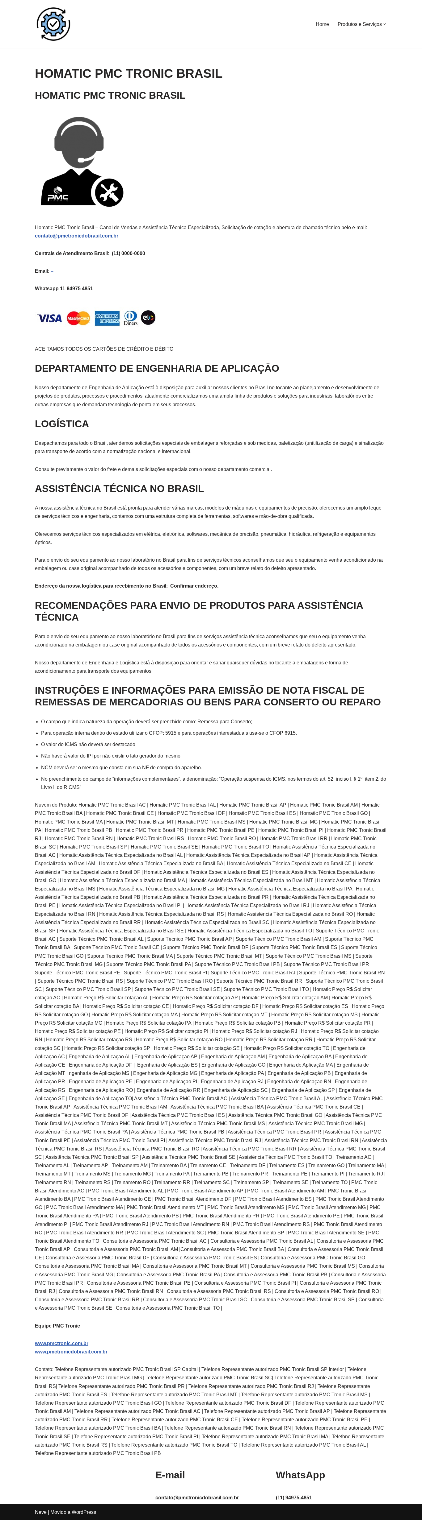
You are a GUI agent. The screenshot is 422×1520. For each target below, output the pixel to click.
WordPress (84, 1512)
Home (322, 24)
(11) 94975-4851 (294, 1497)
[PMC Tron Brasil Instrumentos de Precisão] (53, 24)
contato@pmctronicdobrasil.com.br (76, 235)
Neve (41, 1512)
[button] (384, 24)
